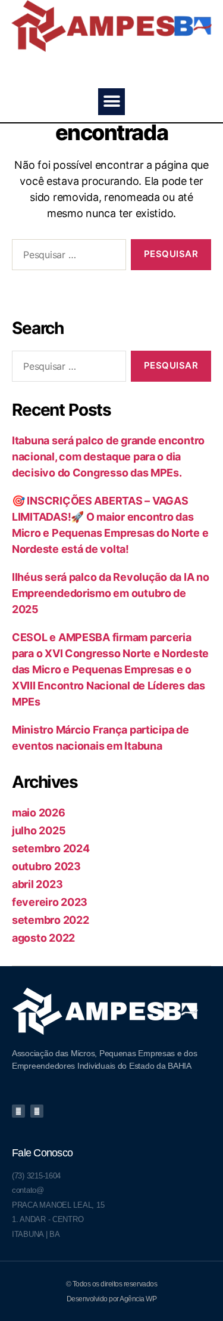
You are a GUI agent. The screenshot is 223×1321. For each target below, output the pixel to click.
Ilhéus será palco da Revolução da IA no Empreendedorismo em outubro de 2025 (110, 593)
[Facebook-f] (18, 1111)
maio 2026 (38, 812)
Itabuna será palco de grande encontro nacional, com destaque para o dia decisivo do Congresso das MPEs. (108, 456)
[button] (111, 101)
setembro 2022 (50, 920)
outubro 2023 (46, 866)
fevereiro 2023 (49, 902)
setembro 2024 (51, 848)
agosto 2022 (43, 938)
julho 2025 (38, 830)
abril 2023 (37, 884)
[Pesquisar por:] (66, 257)
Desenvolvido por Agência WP (112, 1299)
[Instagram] (36, 1111)
